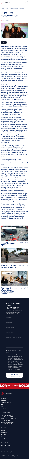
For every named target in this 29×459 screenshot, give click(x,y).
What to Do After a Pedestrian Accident (9, 266)
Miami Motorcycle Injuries (8, 244)
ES (4, 452)
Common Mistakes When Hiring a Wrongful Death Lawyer (8, 291)
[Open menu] (26, 2)
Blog (7, 8)
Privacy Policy (10, 452)
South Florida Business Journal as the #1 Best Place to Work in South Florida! (14, 50)
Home (2, 8)
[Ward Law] (5, 2)
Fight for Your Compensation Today (14, 375)
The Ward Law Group (8, 204)
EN (1, 452)
